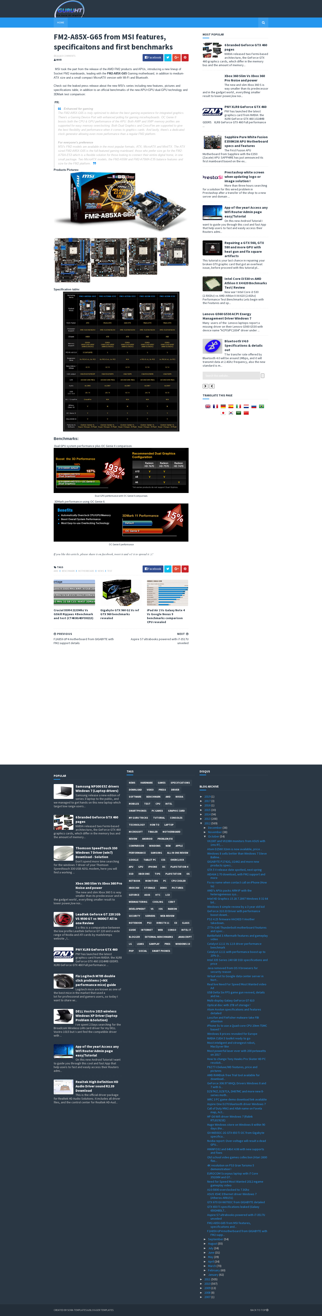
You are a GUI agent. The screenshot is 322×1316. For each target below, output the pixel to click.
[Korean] (231, 414)
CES (163, 859)
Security (134, 915)
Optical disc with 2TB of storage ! (228, 1005)
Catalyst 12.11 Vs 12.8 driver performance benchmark (234, 945)
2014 (207, 814)
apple (179, 845)
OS (188, 873)
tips (157, 873)
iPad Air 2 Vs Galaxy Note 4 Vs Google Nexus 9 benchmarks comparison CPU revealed (166, 616)
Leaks (140, 943)
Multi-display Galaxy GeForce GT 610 (230, 1000)
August (213, 1243)
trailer (152, 831)
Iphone (152, 866)
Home (60, 22)
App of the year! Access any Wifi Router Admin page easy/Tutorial (246, 211)
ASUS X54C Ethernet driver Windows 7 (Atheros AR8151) (232, 1196)
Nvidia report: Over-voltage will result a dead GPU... (236, 1142)
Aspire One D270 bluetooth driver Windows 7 (236, 1104)
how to (154, 824)
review (133, 838)
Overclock (177, 859)
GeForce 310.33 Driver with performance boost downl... (233, 913)
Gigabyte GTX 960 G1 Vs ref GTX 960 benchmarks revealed (119, 614)
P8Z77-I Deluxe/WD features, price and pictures (232, 1069)
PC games (157, 810)
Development (137, 908)
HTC (157, 894)
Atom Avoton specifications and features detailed (234, 1011)
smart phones (161, 950)
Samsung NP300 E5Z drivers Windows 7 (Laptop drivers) (97, 788)
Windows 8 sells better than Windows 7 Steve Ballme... (237, 855)
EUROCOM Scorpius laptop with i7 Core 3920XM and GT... (232, 1175)
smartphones (138, 810)
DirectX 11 (162, 922)
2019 (207, 796)
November (215, 832)
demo (163, 887)
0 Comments (68, 55)
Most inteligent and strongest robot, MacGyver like (231, 1044)
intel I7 (186, 929)
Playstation (173, 873)
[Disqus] (121, 704)
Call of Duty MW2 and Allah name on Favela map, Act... (234, 1110)
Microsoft (136, 831)
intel (168, 803)
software (135, 796)
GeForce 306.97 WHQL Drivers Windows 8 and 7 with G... (236, 1085)
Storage (149, 887)
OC (163, 866)
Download (135, 789)
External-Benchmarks (159, 936)
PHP (131, 950)
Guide (132, 929)
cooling (157, 901)
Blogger (134, 936)
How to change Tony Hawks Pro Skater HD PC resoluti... (236, 1061)
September (216, 1239)
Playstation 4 (179, 866)
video (150, 789)
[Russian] (254, 408)
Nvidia (179, 796)
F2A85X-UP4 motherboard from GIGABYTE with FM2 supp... (237, 1233)
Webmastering (138, 901)
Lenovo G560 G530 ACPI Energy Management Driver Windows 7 (227, 316)
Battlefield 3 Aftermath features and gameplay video (237, 937)
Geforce (134, 894)
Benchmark (68, 570)
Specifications (180, 782)
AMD (56, 570)
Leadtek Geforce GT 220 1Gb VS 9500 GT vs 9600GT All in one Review (98, 918)
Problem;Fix (165, 838)
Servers (150, 915)
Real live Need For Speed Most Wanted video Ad (236, 986)
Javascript (185, 936)
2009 (207, 1288)
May (211, 1257)
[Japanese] (224, 414)
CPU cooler (178, 880)
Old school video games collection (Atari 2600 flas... (237, 1159)
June (211, 1252)
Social (143, 950)
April (211, 1261)
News (101, 570)
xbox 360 (134, 887)
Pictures (177, 887)
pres (167, 943)
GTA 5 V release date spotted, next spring (234, 870)
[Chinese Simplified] (247, 414)
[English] (208, 408)
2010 (207, 1284)
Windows (155, 845)
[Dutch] (247, 408)
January (213, 1275)
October (214, 836)
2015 (207, 810)
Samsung (156, 852)
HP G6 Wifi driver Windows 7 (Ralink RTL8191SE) (230, 1118)
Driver (175, 789)
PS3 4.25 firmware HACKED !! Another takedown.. (231, 921)
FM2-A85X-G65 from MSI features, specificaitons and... (229, 1225)
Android (147, 838)
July (211, 1248)
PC (164, 880)
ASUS (147, 894)
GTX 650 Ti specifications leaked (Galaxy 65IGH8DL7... (233, 1208)
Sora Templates (77, 1310)
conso (172, 929)
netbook (134, 880)
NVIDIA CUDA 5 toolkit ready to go (228, 1038)
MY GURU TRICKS (138, 817)
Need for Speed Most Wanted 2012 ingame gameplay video (235, 1183)
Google (133, 859)
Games (162, 782)
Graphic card (176, 810)
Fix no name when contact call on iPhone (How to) (237, 884)
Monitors (151, 880)
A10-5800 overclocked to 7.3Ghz (228, 1190)
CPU (158, 803)
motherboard (86, 570)
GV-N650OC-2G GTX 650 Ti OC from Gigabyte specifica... (235, 1134)
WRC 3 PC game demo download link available (237, 1099)
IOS (161, 908)
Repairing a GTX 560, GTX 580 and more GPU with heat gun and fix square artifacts (244, 249)
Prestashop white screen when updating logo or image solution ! (244, 176)
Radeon (172, 908)
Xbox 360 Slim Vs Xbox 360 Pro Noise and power (245, 78)
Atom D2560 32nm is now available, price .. (234, 849)
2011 (207, 1279)
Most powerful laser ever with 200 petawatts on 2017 (236, 1052)
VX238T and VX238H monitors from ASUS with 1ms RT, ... (236, 843)
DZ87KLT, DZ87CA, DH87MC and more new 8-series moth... (235, 1093)
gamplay (154, 943)
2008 (207, 1293)
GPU (140, 866)
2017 (207, 801)
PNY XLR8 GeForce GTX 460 (245, 106)
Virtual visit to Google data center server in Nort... (235, 978)
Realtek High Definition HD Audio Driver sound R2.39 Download (97, 1086)
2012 (207, 823)
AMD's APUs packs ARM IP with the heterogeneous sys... (229, 892)
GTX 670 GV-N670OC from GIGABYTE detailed (236, 1202)
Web (160, 929)
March (212, 1266)
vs (152, 908)
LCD (167, 894)
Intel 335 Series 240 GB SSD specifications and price (237, 962)
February (214, 1270)
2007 (207, 1297)
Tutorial (159, 817)
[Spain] (231, 408)
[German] (224, 408)
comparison (136, 845)
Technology (137, 824)
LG (130, 943)
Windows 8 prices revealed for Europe (232, 1034)
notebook (135, 922)
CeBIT (171, 901)
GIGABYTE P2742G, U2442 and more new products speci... (233, 863)
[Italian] (239, 408)
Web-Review (167, 915)
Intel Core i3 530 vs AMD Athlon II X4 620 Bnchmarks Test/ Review (246, 283)
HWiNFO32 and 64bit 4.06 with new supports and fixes (235, 1151)
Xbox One (144, 873)
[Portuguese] (262, 408)
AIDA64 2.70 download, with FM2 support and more (236, 876)
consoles (176, 817)
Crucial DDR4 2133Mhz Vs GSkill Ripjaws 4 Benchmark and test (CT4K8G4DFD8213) (73, 614)
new (168, 845)
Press (162, 789)
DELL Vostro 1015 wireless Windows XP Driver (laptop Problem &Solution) (96, 1015)
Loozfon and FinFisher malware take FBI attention (233, 1019)
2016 (207, 805)
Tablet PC (149, 859)
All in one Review (177, 852)
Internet (147, 929)
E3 (175, 922)
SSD (131, 873)
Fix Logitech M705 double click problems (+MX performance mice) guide (96, 980)
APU (131, 866)
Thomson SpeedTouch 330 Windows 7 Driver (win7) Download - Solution (96, 852)
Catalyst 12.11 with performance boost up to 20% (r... (236, 953)
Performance (137, 852)
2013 (207, 819)
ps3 (149, 922)
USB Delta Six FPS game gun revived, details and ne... (236, 994)
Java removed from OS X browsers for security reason (232, 970)
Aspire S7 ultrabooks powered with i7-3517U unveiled (236, 1217)
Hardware (146, 782)
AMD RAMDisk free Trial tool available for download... (233, 1077)
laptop (168, 824)
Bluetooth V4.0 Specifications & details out (244, 345)
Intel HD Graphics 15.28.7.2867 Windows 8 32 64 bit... (237, 900)
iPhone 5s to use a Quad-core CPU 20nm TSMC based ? (237, 1027)
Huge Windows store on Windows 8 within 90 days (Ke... (236, 1126)
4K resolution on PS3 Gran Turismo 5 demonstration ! (230, 1167)
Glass (185, 922)
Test (109, 570)
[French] (216, 408)
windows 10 (182, 943)
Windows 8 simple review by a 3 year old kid (236, 907)
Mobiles (134, 803)
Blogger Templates (101, 1310)
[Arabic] (239, 414)
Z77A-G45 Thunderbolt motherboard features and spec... (237, 929)
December (215, 828)
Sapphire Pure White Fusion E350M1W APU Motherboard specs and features (246, 141)
